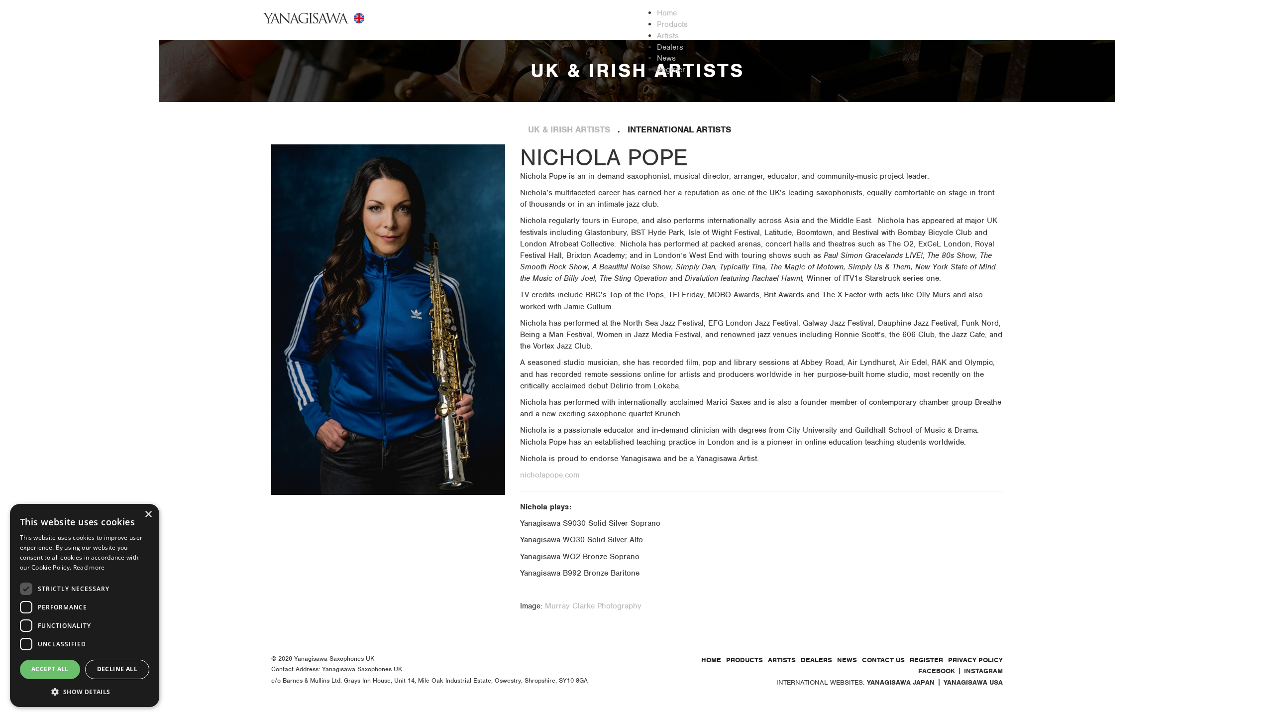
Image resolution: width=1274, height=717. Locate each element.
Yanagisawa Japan (901, 682)
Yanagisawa (306, 18)
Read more (89, 567)
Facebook (936, 671)
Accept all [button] (50, 669)
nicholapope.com (549, 475)
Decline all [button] (117, 669)
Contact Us (883, 660)
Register (926, 660)
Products (744, 660)
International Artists (679, 129)
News (847, 660)
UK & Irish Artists (569, 129)
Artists (782, 660)
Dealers (816, 660)
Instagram (983, 671)
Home (711, 660)
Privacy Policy (975, 660)
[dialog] (84, 605)
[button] (84, 691)
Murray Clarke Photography (593, 606)
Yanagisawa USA (973, 682)
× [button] (148, 514)
